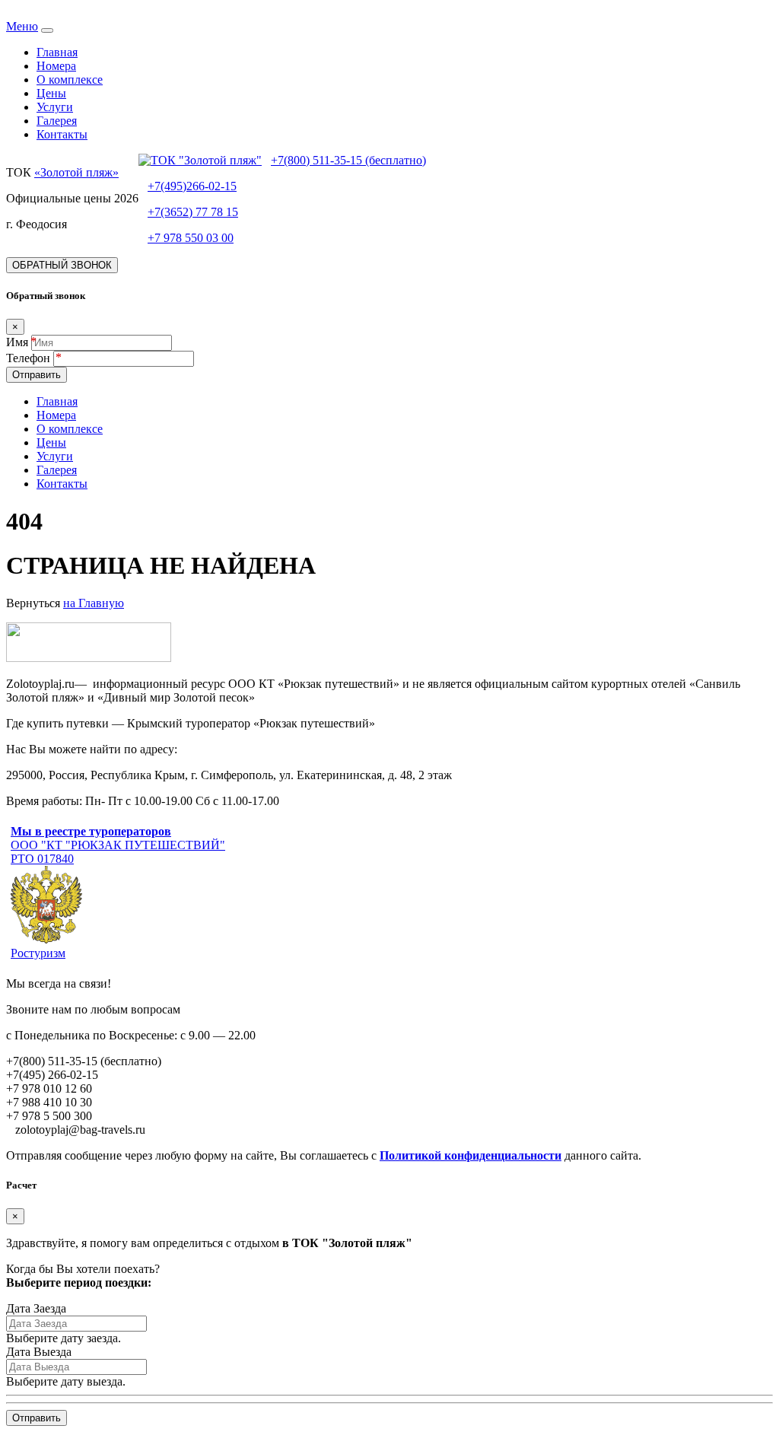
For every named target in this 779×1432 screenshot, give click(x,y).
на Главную (93, 603)
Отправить (36, 374)
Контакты (62, 134)
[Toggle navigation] (47, 30)
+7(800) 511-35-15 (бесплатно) (348, 160)
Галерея (57, 120)
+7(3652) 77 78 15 (193, 211)
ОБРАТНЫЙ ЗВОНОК (62, 265)
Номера (56, 65)
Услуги (55, 106)
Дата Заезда (36, 1308)
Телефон (29, 358)
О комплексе (70, 79)
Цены (51, 93)
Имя (17, 342)
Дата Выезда (39, 1351)
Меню (22, 26)
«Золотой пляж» (76, 172)
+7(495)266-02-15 (192, 186)
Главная (57, 52)
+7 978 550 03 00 (191, 237)
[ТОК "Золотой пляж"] (200, 160)
